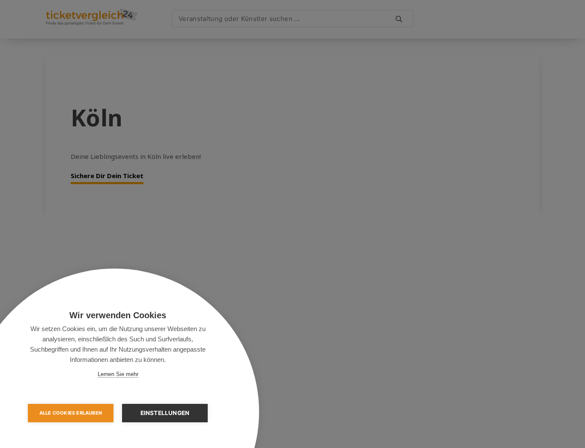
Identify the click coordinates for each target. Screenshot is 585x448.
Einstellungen (165, 412)
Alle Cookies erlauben (70, 413)
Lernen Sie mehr (118, 374)
